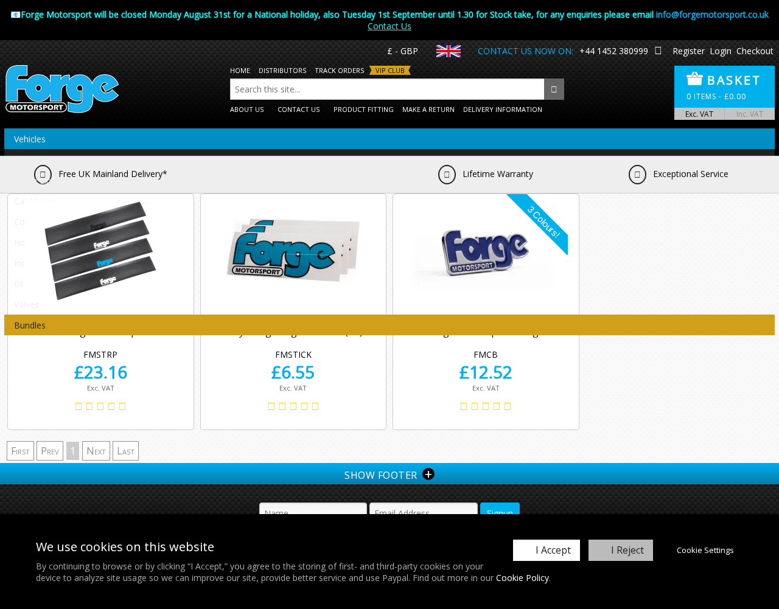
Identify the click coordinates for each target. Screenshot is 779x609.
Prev (50, 451)
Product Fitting (364, 109)
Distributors (282, 70)
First (20, 451)
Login (721, 51)
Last (125, 451)
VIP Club (390, 70)
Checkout (755, 51)
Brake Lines (37, 180)
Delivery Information (502, 109)
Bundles (30, 325)
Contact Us (389, 26)
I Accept (553, 550)
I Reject (627, 550)
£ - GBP (402, 51)
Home (240, 70)
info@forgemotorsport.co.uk (712, 14)
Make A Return (428, 109)
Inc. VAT (749, 114)
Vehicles (30, 139)
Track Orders (339, 70)
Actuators (33, 159)
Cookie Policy (522, 577)
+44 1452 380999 (613, 51)
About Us (247, 109)
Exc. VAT (699, 114)
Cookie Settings (705, 550)
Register (688, 51)
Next (96, 451)
